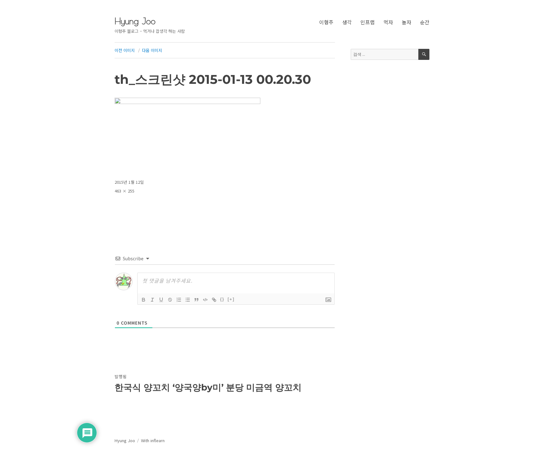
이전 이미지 (125, 50)
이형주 (326, 22)
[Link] (214, 299)
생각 (347, 22)
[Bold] (143, 299)
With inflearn (153, 440)
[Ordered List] (178, 299)
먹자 (388, 22)
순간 (424, 22)
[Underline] (161, 299)
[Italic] (152, 299)
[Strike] (170, 299)
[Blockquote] (196, 299)
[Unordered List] (187, 299)
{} (222, 299)
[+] (231, 299)
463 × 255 (124, 191)
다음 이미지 (152, 50)
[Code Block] (205, 299)
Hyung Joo (135, 21)
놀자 (406, 22)
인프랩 (367, 22)
